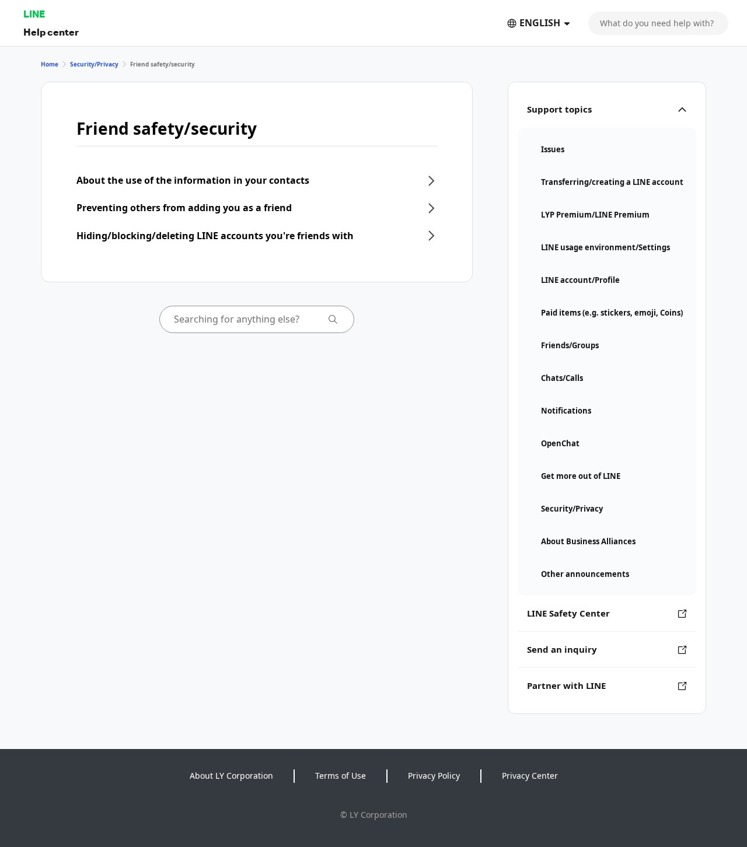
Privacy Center (530, 775)
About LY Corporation (231, 775)
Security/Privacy (94, 64)
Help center (51, 32)
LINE (34, 14)
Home (49, 64)
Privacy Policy (434, 775)
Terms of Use (340, 775)
